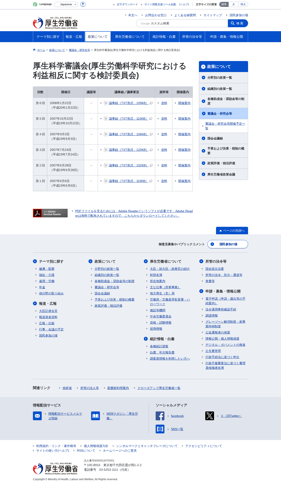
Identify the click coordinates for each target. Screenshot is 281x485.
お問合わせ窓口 (156, 15)
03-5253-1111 (108, 469)
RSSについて (86, 450)
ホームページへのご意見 (120, 450)
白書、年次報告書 (162, 352)
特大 (243, 4)
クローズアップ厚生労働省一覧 (158, 388)
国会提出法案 (214, 268)
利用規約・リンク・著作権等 (56, 446)
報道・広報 (48, 303)
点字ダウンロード (127, 4)
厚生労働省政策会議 (221, 174)
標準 (224, 4)
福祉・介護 (46, 275)
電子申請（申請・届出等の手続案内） (225, 301)
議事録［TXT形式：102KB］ (129, 165)
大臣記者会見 (48, 311)
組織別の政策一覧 (219, 88)
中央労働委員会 (160, 316)
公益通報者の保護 (217, 332)
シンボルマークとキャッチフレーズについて (147, 446)
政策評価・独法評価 (221, 163)
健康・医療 (46, 268)
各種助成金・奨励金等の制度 (225, 101)
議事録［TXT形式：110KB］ (128, 118)
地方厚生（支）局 (162, 293)
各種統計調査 (159, 346)
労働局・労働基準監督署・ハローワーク (170, 302)
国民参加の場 (239, 15)
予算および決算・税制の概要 (225, 151)
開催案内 (184, 103)
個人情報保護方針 (96, 446)
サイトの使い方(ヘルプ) (52, 450)
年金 (42, 287)
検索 (240, 23)
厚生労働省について (166, 261)
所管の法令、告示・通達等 (223, 275)
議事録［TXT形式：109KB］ (129, 103)
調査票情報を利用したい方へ (170, 358)
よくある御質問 (185, 15)
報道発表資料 (48, 317)
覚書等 (210, 281)
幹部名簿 (156, 275)
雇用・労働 (46, 281)
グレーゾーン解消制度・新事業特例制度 (225, 324)
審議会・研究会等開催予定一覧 (225, 126)
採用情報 (156, 328)
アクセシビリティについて (203, 446)
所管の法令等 (216, 261)
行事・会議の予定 (51, 329)
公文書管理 (213, 351)
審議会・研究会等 (219, 113)
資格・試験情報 (160, 322)
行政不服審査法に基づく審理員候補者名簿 (225, 365)
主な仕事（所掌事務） (165, 287)
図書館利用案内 (118, 388)
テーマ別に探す (51, 261)
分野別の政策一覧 (219, 77)
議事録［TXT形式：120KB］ (129, 149)
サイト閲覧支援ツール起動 (160, 4)
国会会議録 (215, 138)
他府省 (67, 388)
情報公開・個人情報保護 (222, 338)
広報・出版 (46, 323)
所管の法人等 (89, 388)
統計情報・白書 (162, 339)
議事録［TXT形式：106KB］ (129, 134)
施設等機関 (157, 310)
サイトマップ (213, 15)
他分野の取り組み (51, 293)
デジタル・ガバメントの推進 (225, 344)
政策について (219, 66)
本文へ (132, 15)
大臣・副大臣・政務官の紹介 (170, 268)
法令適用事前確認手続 (220, 309)
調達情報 (211, 315)
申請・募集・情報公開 (223, 291)
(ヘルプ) (184, 4)
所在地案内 (157, 281)
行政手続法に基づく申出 (222, 357)
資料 (164, 103)
